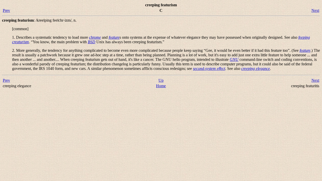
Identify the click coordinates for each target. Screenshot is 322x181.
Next (315, 10)
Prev (6, 10)
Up (161, 80)
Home (161, 86)
